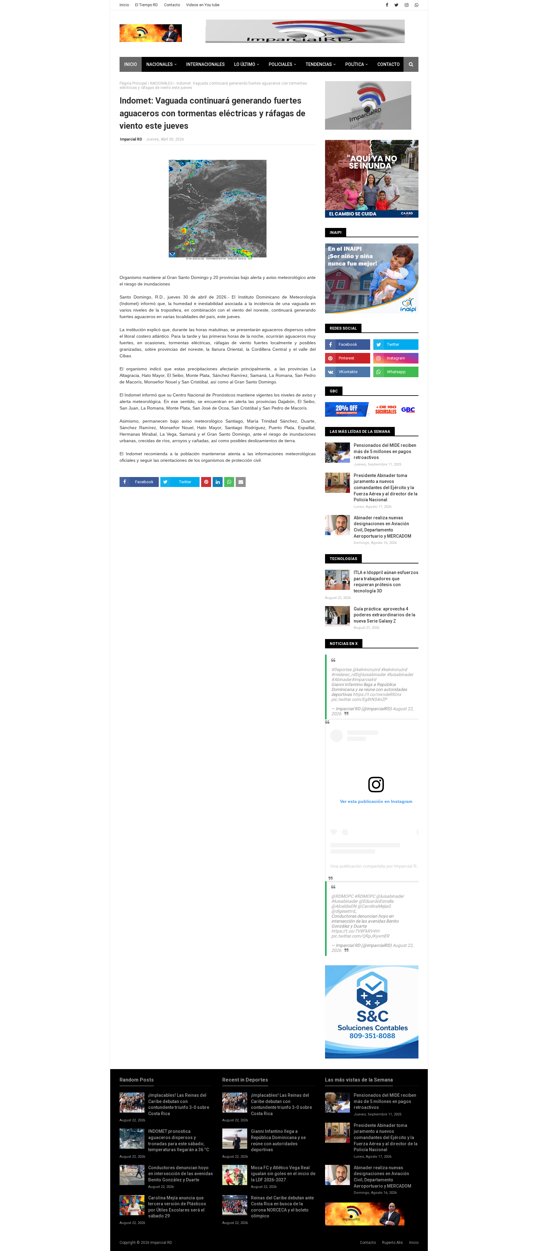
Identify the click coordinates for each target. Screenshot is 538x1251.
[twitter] (396, 5)
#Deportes (341, 669)
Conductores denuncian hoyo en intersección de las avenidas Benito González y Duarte (180, 1173)
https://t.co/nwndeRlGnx (377, 694)
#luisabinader (400, 674)
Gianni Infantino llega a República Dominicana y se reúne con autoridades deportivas (278, 1140)
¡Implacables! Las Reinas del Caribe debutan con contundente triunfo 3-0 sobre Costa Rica (178, 1104)
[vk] (347, 372)
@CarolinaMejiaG (374, 906)
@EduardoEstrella (376, 901)
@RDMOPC (342, 896)
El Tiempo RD (146, 5)
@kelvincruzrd (366, 669)
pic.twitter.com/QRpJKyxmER (360, 936)
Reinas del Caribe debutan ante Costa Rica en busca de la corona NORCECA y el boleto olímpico (282, 1207)
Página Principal (133, 83)
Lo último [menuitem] (244, 64)
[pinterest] (347, 358)
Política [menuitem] (354, 64)
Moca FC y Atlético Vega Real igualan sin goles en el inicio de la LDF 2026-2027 (283, 1173)
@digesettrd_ (344, 911)
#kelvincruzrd (394, 669)
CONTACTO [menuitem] (388, 64)
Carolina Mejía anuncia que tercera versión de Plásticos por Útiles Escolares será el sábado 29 (177, 1207)
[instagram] (406, 5)
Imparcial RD (131, 139)
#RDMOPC (364, 896)
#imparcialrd (364, 679)
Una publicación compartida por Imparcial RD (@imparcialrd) (390, 866)
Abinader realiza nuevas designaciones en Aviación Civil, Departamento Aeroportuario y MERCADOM (382, 527)
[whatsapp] (415, 5)
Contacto (172, 5)
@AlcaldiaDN (343, 906)
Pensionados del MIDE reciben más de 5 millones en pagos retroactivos (385, 451)
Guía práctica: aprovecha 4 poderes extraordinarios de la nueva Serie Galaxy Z (384, 614)
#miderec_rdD (344, 674)
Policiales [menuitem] (280, 64)
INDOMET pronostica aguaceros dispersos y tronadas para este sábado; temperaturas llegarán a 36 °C (178, 1140)
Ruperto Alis (392, 1242)
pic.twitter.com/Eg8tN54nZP (359, 699)
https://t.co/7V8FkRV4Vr (355, 931)
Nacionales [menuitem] (159, 64)
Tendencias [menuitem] (319, 64)
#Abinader (341, 679)
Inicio (124, 5)
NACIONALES (161, 83)
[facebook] (387, 5)
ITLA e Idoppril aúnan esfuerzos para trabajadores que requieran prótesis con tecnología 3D (386, 581)
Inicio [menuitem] (130, 64)
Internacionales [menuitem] (205, 64)
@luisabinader (372, 674)
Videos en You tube (202, 5)
